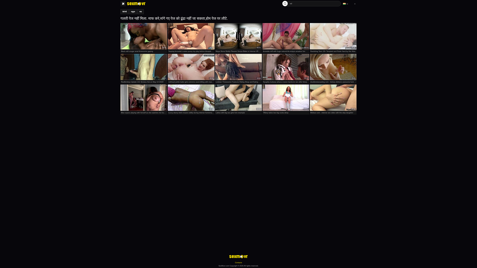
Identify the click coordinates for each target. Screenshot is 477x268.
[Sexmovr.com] (136, 3)
